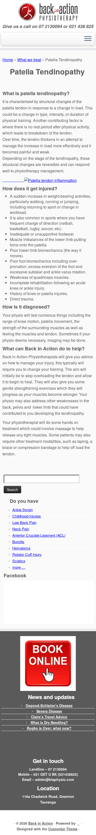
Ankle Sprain (22, 509)
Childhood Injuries (26, 516)
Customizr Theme (63, 828)
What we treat (29, 59)
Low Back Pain (24, 522)
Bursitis (18, 541)
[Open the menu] (88, 39)
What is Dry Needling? (49, 722)
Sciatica (18, 560)
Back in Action (40, 823)
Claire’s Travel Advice (49, 716)
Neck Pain (20, 528)
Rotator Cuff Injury (27, 554)
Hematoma (21, 548)
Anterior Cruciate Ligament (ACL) (38, 535)
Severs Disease (49, 711)
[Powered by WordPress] (78, 822)
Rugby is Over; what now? (49, 728)
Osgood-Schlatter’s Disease (49, 705)
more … (18, 567)
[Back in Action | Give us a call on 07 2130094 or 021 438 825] (48, 11)
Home (7, 59)
